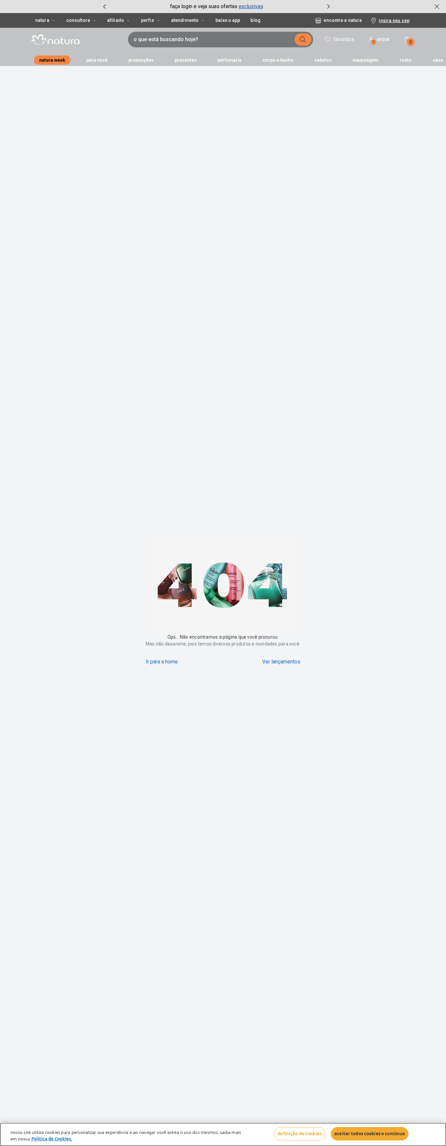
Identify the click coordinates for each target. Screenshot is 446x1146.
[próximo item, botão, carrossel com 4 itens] (328, 6)
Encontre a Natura (343, 20)
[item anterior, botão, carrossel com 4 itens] (104, 6)
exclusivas (251, 6)
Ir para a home (162, 662)
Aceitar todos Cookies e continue (369, 1134)
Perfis (147, 20)
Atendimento (185, 20)
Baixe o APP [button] (227, 20)
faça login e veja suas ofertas (203, 6)
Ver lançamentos (281, 662)
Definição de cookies (300, 1134)
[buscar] (303, 39)
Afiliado (115, 20)
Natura (42, 20)
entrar (381, 40)
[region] (223, 1134)
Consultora (78, 20)
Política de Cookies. (51, 1139)
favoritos (343, 39)
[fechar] (437, 6)
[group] (216, 6)
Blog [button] (255, 20)
